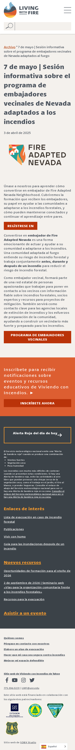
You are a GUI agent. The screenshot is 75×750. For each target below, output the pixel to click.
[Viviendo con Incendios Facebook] (7, 681)
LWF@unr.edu (30, 688)
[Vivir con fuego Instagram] (23, 681)
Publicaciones (14, 529)
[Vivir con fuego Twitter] (32, 681)
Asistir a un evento (25, 613)
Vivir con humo (15, 536)
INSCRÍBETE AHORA (37, 403)
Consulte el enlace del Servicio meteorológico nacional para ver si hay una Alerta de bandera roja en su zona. (34, 494)
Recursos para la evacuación (24, 599)
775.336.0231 (12, 688)
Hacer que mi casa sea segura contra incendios (34, 654)
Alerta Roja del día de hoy (35, 433)
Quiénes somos (14, 638)
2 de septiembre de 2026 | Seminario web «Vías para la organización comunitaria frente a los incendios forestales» (37, 587)
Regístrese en (20, 226)
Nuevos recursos (22, 562)
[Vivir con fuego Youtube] (15, 681)
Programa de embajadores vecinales (37, 337)
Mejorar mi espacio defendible (24, 660)
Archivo (9, 47)
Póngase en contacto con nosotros (27, 643)
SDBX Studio (28, 742)
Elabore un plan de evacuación (24, 649)
